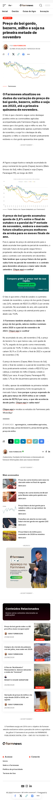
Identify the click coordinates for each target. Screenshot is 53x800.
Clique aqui (18, 269)
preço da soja (8, 428)
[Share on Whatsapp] (17, 441)
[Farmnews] (26, 5)
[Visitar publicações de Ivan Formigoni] (5, 47)
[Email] (29, 441)
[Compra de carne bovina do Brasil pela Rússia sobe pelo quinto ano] (9, 497)
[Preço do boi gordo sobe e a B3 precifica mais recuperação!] (42, 632)
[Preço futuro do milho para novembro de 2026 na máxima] (9, 536)
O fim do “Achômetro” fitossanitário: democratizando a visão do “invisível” (17, 669)
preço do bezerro (22, 428)
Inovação (40, 688)
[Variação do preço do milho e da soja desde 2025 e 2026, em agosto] (42, 701)
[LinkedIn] (49, 452)
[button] (5, 5)
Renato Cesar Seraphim (16, 680)
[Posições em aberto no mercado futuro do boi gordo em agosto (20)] (9, 523)
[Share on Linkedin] (23, 441)
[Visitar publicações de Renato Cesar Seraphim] (5, 676)
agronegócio (20, 425)
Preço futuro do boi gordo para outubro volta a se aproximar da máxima (32, 508)
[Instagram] (27, 786)
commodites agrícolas (37, 425)
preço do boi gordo (40, 428)
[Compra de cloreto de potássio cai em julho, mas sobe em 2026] (42, 652)
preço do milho (9, 431)
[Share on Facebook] (8, 54)
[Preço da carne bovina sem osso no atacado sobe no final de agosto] (9, 484)
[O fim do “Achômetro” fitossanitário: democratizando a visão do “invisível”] (42, 676)
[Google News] (23, 786)
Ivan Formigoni (19, 46)
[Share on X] (13, 54)
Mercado (7, 18)
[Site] (43, 452)
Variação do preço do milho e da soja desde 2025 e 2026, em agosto (18, 697)
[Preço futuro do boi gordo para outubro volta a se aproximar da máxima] (9, 509)
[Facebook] (46, 452)
